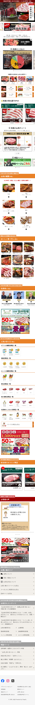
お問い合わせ (21, 692)
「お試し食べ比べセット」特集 (10, 652)
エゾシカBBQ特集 (23, 635)
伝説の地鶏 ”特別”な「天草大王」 (11, 663)
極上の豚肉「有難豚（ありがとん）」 (12, 659)
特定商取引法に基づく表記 (24, 686)
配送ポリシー (21, 689)
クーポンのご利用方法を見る (10, 589)
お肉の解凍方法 (5, 627)
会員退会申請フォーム (23, 694)
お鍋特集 (21, 627)
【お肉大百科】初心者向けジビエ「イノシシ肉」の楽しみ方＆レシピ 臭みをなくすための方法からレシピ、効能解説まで (16, 622)
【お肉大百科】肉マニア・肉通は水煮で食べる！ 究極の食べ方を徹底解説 (16, 608)
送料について (8, 574)
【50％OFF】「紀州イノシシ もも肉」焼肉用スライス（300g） (12, 105)
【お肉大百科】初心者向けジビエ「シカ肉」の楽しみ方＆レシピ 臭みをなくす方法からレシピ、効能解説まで (16, 614)
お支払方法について (10, 581)
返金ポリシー (4, 692)
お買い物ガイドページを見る (10, 585)
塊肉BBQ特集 (5, 631)
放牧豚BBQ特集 (23, 631)
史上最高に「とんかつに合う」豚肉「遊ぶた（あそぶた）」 (16, 667)
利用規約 (3, 689)
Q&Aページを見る (6, 593)
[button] (13, 70)
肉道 (14, 699)
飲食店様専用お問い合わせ (8, 694)
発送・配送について (10, 578)
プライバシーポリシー (6, 686)
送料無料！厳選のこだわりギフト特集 (12, 648)
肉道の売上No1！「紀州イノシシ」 (12, 655)
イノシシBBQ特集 (6, 635)
